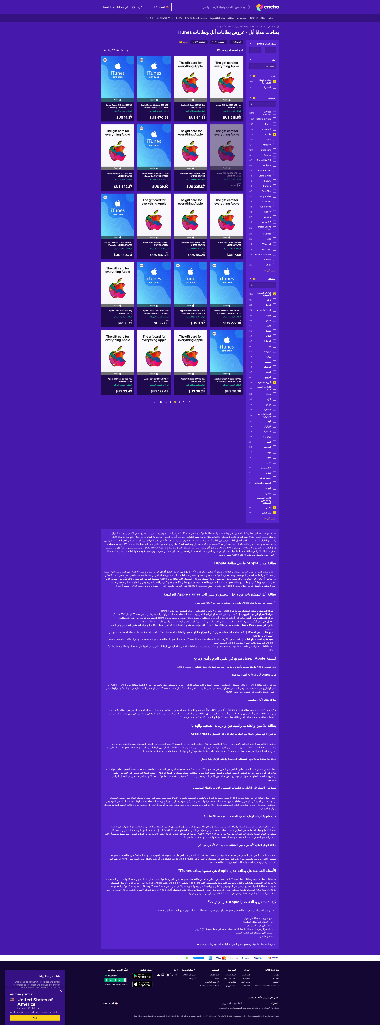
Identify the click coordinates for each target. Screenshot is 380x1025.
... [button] (166, 402)
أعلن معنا (192, 978)
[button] (189, 402)
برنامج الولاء (245, 982)
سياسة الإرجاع (231, 985)
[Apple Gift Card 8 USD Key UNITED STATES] (226, 212)
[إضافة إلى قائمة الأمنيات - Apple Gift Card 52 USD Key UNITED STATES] (215, 129)
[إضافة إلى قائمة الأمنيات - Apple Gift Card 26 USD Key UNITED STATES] (106, 334)
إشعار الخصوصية (240, 1008)
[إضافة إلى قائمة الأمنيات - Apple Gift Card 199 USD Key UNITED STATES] (215, 61)
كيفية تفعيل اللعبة (229, 978)
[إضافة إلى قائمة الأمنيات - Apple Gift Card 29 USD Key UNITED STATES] (178, 334)
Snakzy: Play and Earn (209, 985)
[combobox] (212, 7)
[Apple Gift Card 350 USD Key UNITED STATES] (117, 143)
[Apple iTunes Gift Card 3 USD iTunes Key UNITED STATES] (154, 281)
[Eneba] (267, 7)
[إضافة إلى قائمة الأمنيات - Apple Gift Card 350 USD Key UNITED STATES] (106, 129)
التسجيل (106, 7)
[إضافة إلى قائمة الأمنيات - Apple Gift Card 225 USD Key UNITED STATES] (178, 129)
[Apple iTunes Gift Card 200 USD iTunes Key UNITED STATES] (117, 212)
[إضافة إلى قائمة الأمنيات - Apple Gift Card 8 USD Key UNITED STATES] (215, 198)
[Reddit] (158, 975)
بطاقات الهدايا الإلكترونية (245, 27)
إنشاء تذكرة (232, 982)
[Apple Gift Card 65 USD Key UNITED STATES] (190, 75)
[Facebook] (176, 975)
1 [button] (183, 402)
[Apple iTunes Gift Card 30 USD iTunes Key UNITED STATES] (154, 143)
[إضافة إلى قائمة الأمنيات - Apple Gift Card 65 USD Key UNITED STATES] (178, 61)
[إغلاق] (61, 991)
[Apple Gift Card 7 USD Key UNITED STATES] (117, 281)
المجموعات (246, 978)
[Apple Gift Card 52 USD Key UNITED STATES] (226, 143)
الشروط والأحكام (176, 1016)
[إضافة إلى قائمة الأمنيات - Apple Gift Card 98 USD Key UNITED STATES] (142, 334)
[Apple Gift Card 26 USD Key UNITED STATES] (117, 349)
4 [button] (170, 402)
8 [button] (161, 402)
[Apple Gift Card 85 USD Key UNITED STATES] (190, 212)
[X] (171, 975)
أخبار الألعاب (214, 975)
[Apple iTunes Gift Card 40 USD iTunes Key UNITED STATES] (226, 349)
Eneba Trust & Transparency (267, 985)
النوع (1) (237, 42)
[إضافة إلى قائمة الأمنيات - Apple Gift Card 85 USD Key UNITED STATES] (178, 198)
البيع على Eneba (189, 975)
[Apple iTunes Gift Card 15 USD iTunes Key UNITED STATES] (117, 75)
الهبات (216, 978)
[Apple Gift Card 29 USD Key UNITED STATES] (190, 349)
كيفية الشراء (245, 975)
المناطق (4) (200, 42)
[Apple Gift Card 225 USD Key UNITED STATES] (190, 143)
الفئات (262, 27)
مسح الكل (183, 42)
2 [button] (179, 402)
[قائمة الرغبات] (140, 7)
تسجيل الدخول (118, 7)
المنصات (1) (220, 42)
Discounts (246, 985)
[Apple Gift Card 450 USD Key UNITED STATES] (154, 212)
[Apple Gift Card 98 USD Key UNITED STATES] (154, 349)
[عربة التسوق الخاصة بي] (133, 7)
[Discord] (162, 975)
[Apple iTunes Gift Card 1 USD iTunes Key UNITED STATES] (190, 281)
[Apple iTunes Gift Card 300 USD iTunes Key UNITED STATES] (226, 281)
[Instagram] (167, 975)
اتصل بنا (276, 978)
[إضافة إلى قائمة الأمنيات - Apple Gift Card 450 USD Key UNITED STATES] (142, 198)
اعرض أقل (271, 271)
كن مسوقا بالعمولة (212, 982)
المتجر (270, 27)
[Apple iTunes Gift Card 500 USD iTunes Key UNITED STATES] (154, 75)
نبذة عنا (276, 975)
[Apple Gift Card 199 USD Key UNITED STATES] (226, 75)
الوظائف (276, 982)
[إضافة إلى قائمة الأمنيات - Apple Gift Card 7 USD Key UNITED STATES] (106, 266)
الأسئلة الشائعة (230, 975)
